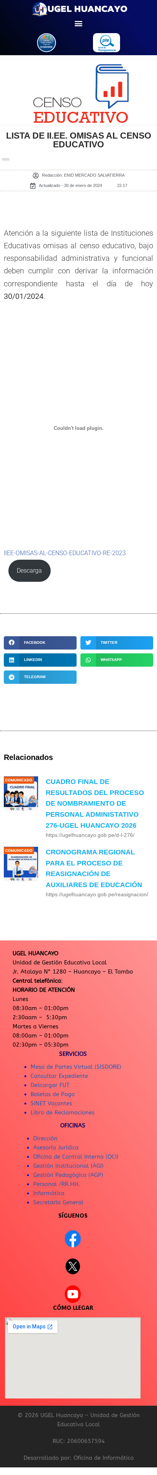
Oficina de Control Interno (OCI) (76, 1156)
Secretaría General (58, 1202)
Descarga (29, 570)
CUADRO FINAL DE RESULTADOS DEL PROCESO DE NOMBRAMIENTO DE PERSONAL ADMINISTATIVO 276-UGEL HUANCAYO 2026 (95, 803)
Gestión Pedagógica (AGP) (68, 1175)
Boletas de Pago (52, 1094)
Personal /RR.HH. (56, 1184)
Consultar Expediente (59, 1076)
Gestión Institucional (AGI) (68, 1165)
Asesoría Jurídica (55, 1147)
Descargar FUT (49, 1085)
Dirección (45, 1138)
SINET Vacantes (51, 1103)
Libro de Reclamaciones (62, 1112)
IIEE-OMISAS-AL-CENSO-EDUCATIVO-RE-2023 (65, 553)
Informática (48, 1193)
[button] (78, 23)
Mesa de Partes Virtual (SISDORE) (75, 1066)
